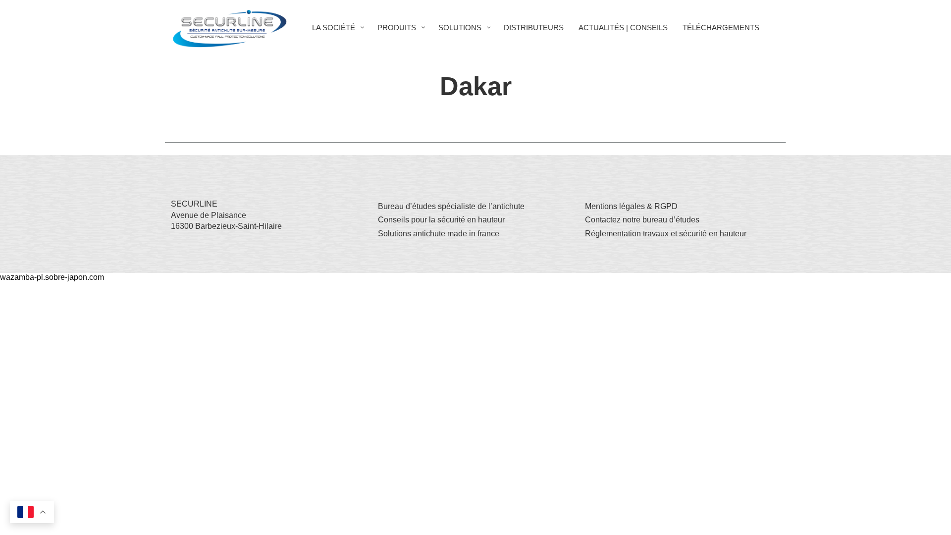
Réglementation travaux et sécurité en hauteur (665, 233)
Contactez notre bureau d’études (642, 219)
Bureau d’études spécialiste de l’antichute (451, 206)
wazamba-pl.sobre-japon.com (52, 277)
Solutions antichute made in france (438, 233)
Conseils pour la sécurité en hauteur (441, 219)
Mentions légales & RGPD (631, 206)
